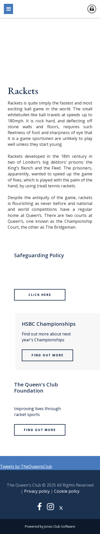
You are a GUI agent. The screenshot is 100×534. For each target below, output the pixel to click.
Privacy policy (37, 491)
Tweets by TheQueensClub (26, 466)
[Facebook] (39, 508)
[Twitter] (61, 508)
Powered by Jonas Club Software (50, 526)
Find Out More (48, 355)
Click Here (39, 295)
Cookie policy (66, 491)
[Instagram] (50, 508)
